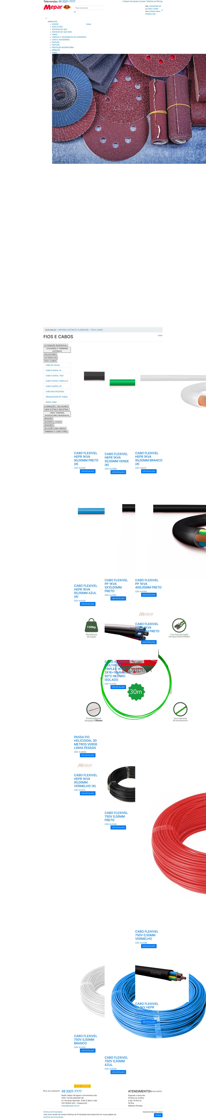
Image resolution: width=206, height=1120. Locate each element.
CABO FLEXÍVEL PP (53, 386)
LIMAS (54, 34)
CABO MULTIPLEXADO (55, 391)
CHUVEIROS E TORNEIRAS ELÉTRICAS (57, 349)
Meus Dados (150, 11)
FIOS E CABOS (97, 330)
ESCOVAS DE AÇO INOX (62, 32)
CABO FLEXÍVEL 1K (53, 370)
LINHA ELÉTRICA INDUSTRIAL (56, 410)
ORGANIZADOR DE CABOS (56, 397)
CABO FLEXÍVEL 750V (55, 376)
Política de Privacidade (52, 1112)
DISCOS (55, 24)
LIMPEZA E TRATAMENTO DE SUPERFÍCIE (69, 37)
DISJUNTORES (50, 354)
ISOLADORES (62, 406)
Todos (54, 52)
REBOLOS (56, 50)
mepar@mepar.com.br (70, 1106)
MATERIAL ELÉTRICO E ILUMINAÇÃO (74, 330)
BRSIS (160, 1112)
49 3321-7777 (71, 1091)
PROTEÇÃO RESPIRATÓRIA (63, 47)
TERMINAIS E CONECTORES (55, 431)
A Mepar (126, 1)
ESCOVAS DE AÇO (59, 29)
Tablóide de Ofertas (154, 1)
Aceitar (158, 1115)
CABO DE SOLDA (53, 365)
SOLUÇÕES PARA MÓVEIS (55, 428)
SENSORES (48, 425)
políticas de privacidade (53, 1117)
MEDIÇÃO (48, 419)
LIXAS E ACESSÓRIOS (61, 40)
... (84, 1086)
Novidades (134, 1)
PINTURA (55, 42)
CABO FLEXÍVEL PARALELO (57, 381)
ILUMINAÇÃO (49, 406)
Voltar (88, 24)
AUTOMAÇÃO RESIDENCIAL (55, 345)
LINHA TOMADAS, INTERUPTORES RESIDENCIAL (57, 414)
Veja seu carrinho (156, 1091)
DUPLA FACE (57, 27)
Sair (154, 14)
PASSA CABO (51, 402)
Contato (142, 1)
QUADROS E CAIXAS (52, 422)
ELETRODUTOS (50, 358)
